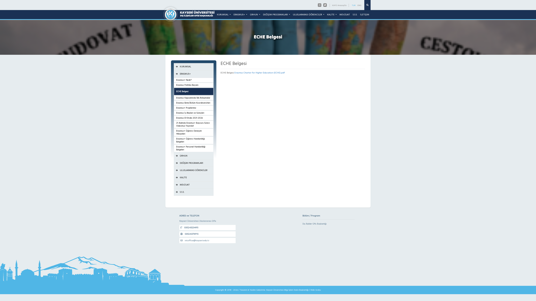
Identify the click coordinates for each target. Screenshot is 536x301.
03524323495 (191, 227)
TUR (354, 5)
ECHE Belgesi (182, 91)
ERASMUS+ (240, 14)
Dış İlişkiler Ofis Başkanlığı (314, 223)
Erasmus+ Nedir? (184, 80)
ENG (359, 5)
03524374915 (191, 233)
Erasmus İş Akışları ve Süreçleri (190, 112)
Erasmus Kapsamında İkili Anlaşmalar (193, 97)
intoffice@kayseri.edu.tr (197, 240)
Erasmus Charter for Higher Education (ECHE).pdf (259, 72)
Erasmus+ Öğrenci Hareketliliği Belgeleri (190, 140)
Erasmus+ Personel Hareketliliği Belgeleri (190, 148)
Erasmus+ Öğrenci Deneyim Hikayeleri (189, 132)
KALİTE (331, 14)
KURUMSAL (223, 14)
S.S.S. (355, 14)
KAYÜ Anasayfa (339, 5)
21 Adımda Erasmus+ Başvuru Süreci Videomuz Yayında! (193, 124)
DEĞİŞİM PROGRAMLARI (276, 14)
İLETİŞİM (364, 14)
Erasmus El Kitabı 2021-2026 (189, 117)
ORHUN (254, 14)
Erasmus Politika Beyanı (187, 85)
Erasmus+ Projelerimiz (186, 107)
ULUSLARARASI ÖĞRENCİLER (308, 14)
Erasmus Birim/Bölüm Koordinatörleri (193, 102)
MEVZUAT (344, 14)
